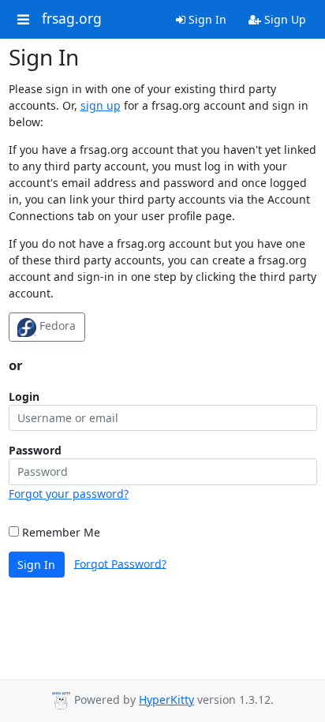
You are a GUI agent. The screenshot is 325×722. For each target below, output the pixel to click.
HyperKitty (166, 699)
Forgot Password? (120, 563)
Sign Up (283, 19)
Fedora (56, 325)
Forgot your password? (69, 493)
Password (35, 450)
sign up (100, 105)
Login (24, 396)
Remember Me (59, 532)
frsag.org (72, 18)
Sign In (205, 19)
